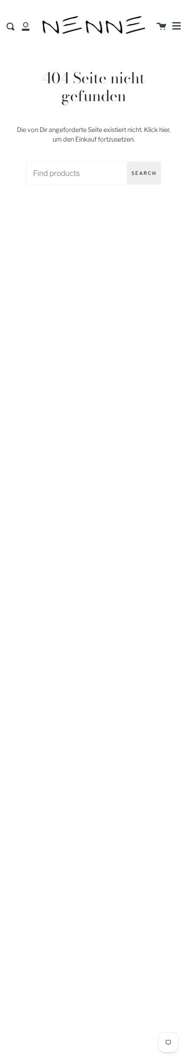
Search (144, 173)
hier (164, 130)
